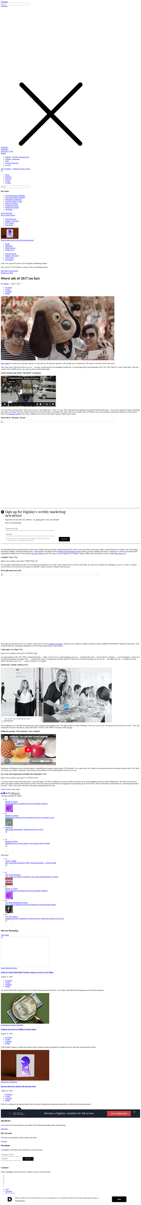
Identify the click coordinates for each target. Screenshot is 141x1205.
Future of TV (10, 250)
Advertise (8, 1191)
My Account (5, 215)
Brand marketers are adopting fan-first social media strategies (26, 804)
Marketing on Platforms (13, 199)
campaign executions (55, 644)
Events (21, 169)
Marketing (8, 246)
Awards (27, 169)
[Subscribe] (4, 149)
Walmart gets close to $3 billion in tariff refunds (18, 1029)
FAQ (7, 161)
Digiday (6, 284)
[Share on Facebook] (4, 794)
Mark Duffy (5, 363)
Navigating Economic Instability (12, 1025)
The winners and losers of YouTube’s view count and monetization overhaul (31, 877)
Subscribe (4, 151)
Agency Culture (10, 861)
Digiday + (8, 169)
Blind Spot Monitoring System (69, 551)
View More (5, 935)
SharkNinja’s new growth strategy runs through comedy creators (27, 843)
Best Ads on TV (120, 553)
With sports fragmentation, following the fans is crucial (24, 829)
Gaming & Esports (11, 205)
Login (11, 151)
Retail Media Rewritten (9, 968)
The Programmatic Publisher (15, 195)
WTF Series (9, 223)
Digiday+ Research (12, 221)
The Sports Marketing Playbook (16, 903)
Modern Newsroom (12, 207)
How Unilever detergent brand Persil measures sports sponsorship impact (30, 905)
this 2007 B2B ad (38, 553)
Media (7, 244)
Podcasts (16, 169)
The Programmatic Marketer (15, 197)
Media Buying (10, 248)
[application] (70, 1199)
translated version (14, 414)
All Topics (9, 209)
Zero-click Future (11, 916)
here (70, 727)
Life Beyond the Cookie (13, 201)
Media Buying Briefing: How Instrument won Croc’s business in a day (29, 817)
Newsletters (9, 225)
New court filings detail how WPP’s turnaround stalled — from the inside (30, 863)
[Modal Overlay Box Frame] (70, 527)
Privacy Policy (10, 1193)
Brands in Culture (11, 203)
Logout (7, 165)
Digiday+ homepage (12, 159)
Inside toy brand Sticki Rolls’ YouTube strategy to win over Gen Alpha (27, 972)
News (3, 169)
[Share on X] (7, 794)
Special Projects (10, 219)
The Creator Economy (13, 875)
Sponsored (9, 827)
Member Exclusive (11, 815)
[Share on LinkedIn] (2, 794)
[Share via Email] (9, 794)
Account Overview (12, 163)
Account (4, 1141)
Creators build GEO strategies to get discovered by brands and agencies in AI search (34, 918)
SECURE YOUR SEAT (9, 271)
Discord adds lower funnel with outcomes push (17, 240)
